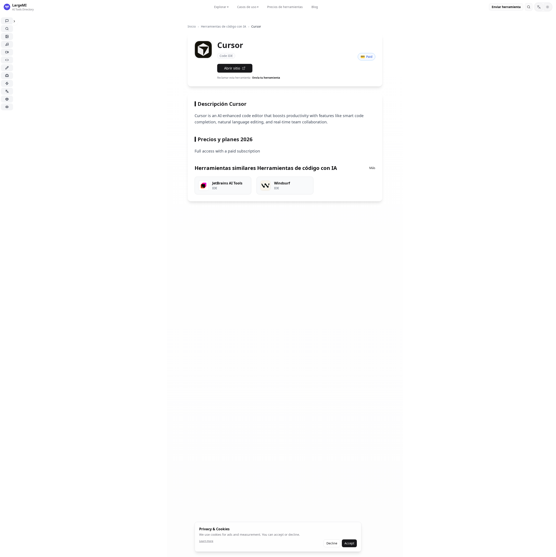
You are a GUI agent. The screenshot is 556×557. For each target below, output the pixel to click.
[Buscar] (529, 7)
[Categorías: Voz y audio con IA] (7, 44)
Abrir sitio (232, 68)
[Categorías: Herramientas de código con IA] (7, 59)
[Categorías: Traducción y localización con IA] (7, 91)
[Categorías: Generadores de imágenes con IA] (7, 36)
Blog (314, 7)
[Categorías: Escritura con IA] (7, 67)
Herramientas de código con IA (223, 26)
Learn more (206, 541)
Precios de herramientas (285, 7)
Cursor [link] (256, 26)
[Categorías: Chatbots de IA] (7, 20)
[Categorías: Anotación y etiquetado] (7, 75)
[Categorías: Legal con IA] (7, 99)
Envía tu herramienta (266, 78)
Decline (331, 543)
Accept (349, 543)
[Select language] (539, 7)
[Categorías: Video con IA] (7, 52)
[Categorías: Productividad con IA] (7, 83)
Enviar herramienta (506, 7)
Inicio (192, 26)
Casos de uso (247, 7)
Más (372, 168)
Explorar (221, 7)
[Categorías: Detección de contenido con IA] (7, 106)
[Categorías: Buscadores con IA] (7, 28)
